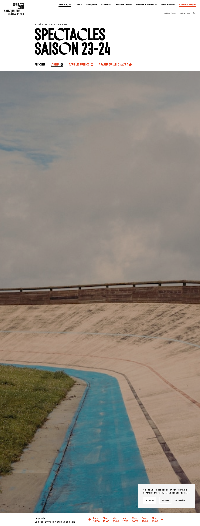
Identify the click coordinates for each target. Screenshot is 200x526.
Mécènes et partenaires (146, 4)
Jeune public (91, 4)
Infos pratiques (168, 4)
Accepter (150, 500)
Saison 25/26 (65, 4)
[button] (89, 519)
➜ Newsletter (170, 13)
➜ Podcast (185, 13)
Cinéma (78, 4)
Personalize (180, 500)
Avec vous (106, 4)
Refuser (165, 500)
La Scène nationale (123, 4)
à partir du (113, 64)
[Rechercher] (194, 13)
